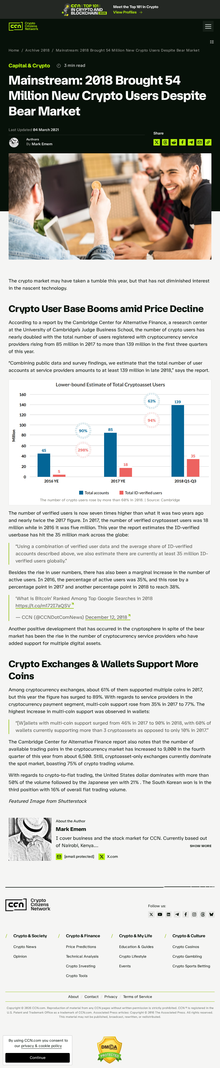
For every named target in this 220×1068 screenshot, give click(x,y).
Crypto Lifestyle (132, 956)
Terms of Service (137, 996)
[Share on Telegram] (191, 142)
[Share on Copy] (208, 142)
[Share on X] (156, 142)
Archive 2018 (37, 50)
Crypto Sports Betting (191, 966)
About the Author (70, 821)
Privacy (110, 996)
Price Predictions (81, 947)
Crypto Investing (80, 966)
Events (125, 966)
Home (14, 50)
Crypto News (24, 947)
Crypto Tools (76, 975)
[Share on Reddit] (174, 142)
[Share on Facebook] (182, 142)
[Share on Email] (199, 142)
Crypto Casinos (186, 947)
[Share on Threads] (165, 142)
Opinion (20, 956)
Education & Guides (136, 947)
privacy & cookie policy (41, 1046)
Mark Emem (42, 144)
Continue (38, 1057)
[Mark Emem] (30, 839)
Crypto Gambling (187, 956)
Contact (91, 996)
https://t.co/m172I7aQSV (43, 606)
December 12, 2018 (106, 617)
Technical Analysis (82, 956)
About (73, 996)
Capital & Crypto (29, 65)
